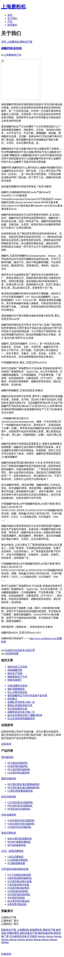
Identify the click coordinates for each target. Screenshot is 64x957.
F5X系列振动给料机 (18, 888)
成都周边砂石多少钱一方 (21, 712)
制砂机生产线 (8, 929)
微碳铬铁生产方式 (17, 676)
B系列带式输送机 (17, 904)
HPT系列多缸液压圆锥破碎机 (23, 787)
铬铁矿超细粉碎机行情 (19, 705)
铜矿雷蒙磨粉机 (16, 689)
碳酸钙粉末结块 (11, 48)
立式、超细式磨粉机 (12, 851)
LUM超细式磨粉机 (17, 860)
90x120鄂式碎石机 (17, 692)
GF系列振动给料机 (17, 891)
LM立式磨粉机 (15, 856)
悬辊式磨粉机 (8, 833)
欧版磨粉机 (36, 929)
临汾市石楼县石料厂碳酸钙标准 (24, 715)
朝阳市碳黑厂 (14, 680)
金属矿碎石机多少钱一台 (21, 702)
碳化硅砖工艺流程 (17, 666)
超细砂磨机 (13, 933)
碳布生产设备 (14, 673)
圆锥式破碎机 (8, 778)
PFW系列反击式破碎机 (19, 805)
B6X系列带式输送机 (18, 901)
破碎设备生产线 (28, 933)
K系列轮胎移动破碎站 (19, 878)
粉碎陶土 (12, 698)
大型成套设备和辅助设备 (15, 869)
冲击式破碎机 (8, 814)
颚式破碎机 (7, 757)
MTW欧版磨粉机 (16, 845)
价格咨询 (6, 954)
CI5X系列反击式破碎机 (20, 802)
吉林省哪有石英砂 (17, 685)
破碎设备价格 (45, 933)
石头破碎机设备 (18, 936)
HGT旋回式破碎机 (17, 763)
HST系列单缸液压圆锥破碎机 (23, 784)
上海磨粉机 (23, 929)
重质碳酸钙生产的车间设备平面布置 (27, 695)
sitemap (41, 936)
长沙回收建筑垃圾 (17, 708)
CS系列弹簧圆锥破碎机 (20, 791)
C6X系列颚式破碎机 (18, 772)
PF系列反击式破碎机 (18, 809)
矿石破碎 (32, 936)
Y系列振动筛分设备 (18, 884)
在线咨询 (6, 744)
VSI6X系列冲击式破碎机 (20, 820)
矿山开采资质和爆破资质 (21, 718)
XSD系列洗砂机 (16, 897)
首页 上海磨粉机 (10, 41)
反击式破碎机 (8, 796)
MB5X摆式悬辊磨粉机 (19, 838)
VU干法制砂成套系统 (19, 875)
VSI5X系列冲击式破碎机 (20, 823)
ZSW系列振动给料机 (18, 894)
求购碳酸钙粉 (14, 670)
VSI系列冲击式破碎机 (19, 827)
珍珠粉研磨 (12, 653)
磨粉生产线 (26, 41)
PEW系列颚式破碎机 (18, 769)
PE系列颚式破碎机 (17, 766)
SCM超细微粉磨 (16, 863)
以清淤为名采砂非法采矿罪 (20, 650)
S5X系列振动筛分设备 (19, 881)
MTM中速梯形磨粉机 (19, 842)
